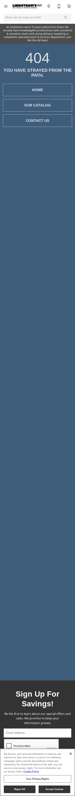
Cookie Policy (31, 771)
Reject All (19, 789)
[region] (37, 772)
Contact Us (37, 121)
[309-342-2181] (59, 6)
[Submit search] (66, 17)
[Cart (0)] (69, 6)
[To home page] (27, 6)
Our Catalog (37, 105)
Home (37, 90)
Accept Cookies (54, 789)
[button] (5, 6)
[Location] (48, 6)
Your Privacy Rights (37, 779)
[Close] (71, 754)
